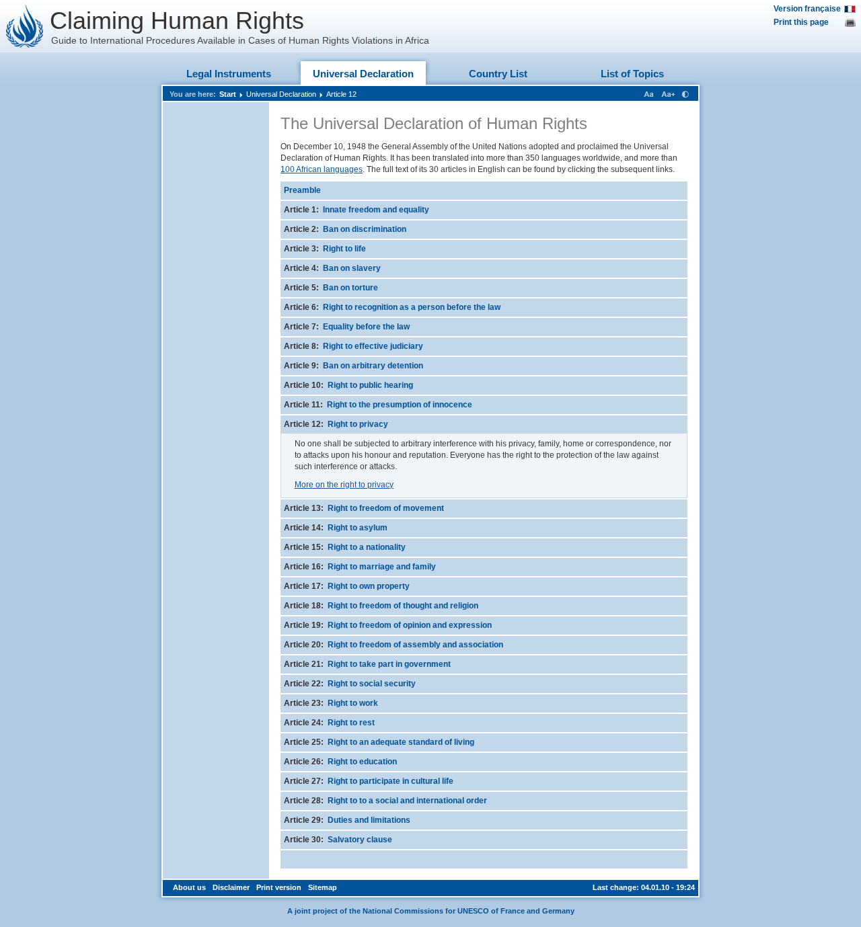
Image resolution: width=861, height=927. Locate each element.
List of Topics (632, 73)
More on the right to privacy (344, 484)
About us (189, 887)
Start (227, 94)
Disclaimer (231, 887)
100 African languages (321, 169)
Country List (498, 73)
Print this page (801, 22)
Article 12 (341, 94)
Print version (278, 887)
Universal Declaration (363, 73)
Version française (807, 8)
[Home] (25, 26)
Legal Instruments (228, 73)
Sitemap (322, 887)
